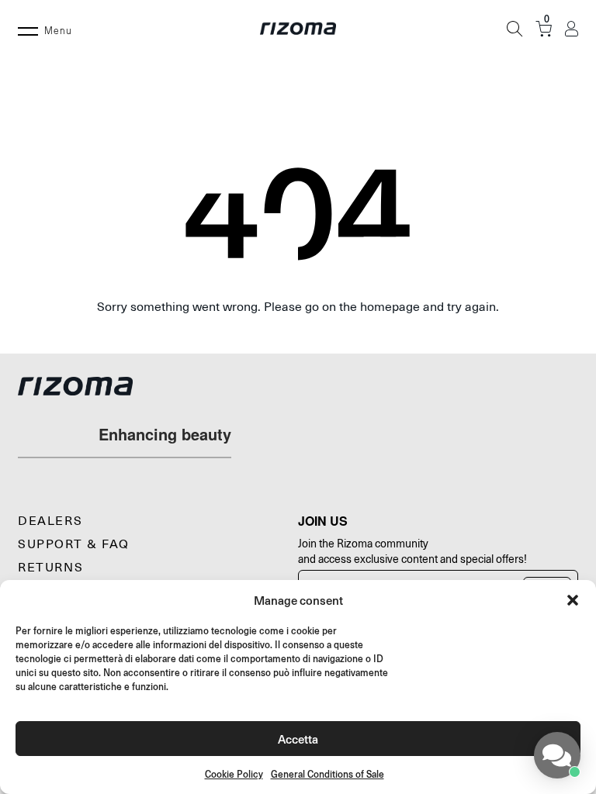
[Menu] (28, 28)
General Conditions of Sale (327, 774)
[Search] (514, 28)
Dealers (50, 521)
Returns (50, 568)
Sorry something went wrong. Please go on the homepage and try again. (298, 307)
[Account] (571, 29)
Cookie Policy (234, 774)
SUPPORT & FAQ (74, 544)
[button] (572, 600)
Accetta (298, 738)
